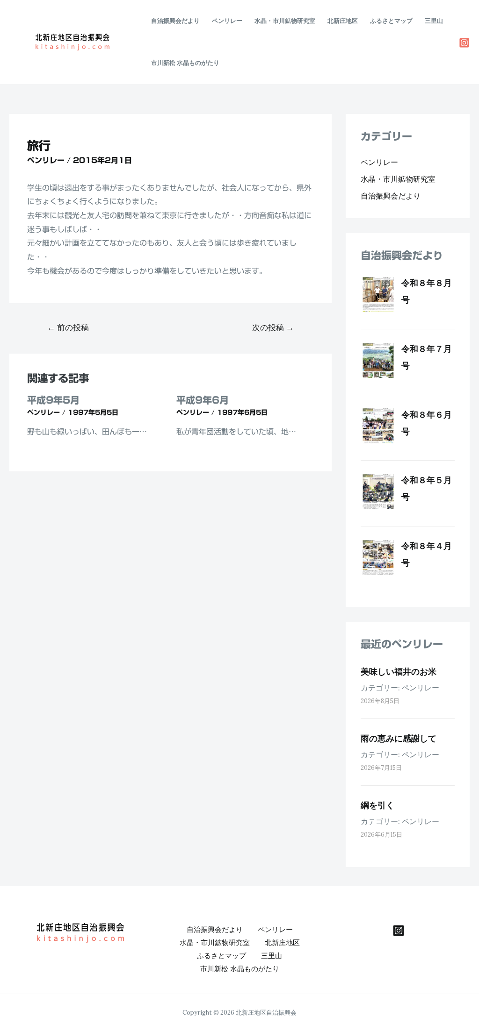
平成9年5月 (53, 400)
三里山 (434, 21)
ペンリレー (227, 21)
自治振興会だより (175, 21)
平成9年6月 (202, 400)
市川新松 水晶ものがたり (185, 63)
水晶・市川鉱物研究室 (284, 21)
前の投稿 (68, 327)
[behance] (398, 930)
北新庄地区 (342, 21)
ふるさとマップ (391, 21)
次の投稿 (273, 327)
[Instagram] (464, 42)
